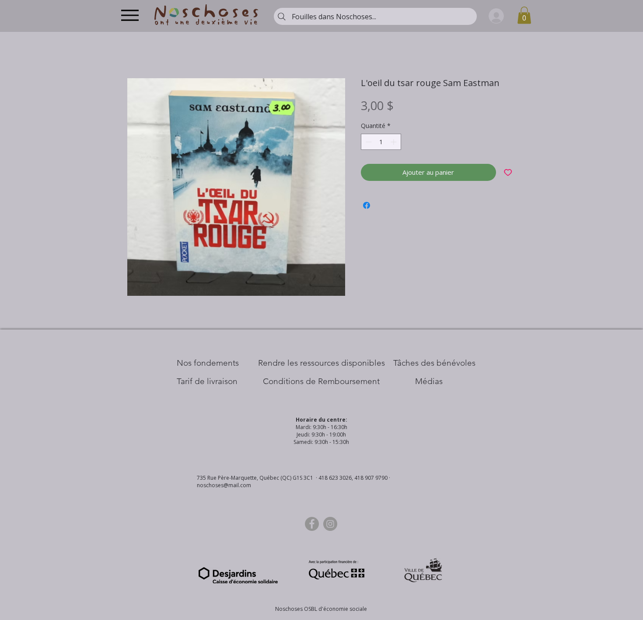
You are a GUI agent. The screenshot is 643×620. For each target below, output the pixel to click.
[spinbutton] (381, 141)
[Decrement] (367, 141)
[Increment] (394, 141)
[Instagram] (330, 524)
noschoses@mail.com (224, 485)
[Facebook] (312, 524)
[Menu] (129, 15)
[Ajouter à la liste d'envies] (508, 172)
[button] (524, 15)
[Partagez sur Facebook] (366, 205)
